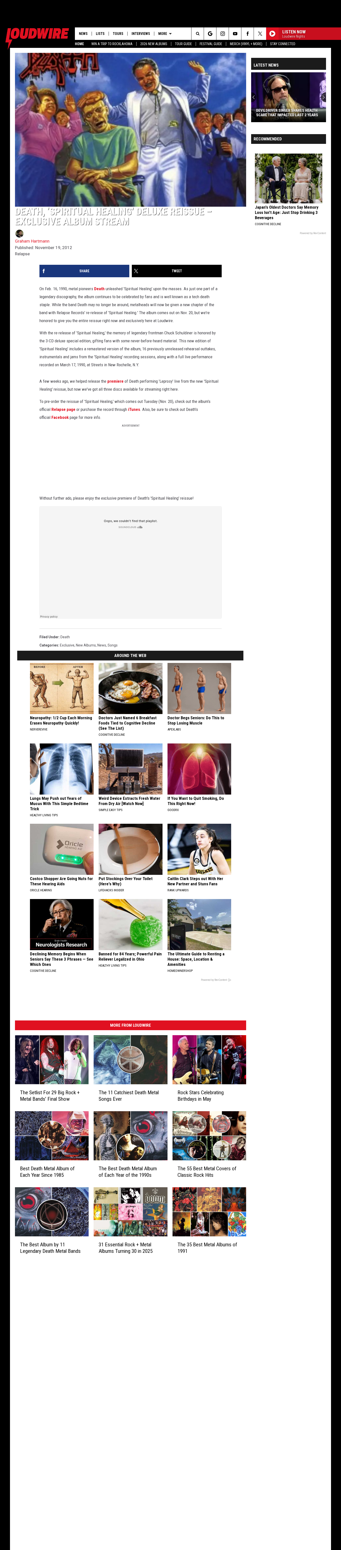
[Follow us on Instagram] (222, 33)
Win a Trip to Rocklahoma (112, 44)
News (83, 34)
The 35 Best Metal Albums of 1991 (207, 1248)
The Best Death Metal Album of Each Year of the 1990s (128, 1172)
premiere (115, 381)
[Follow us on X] (260, 33)
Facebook (60, 417)
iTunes (134, 409)
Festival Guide (211, 44)
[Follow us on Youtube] (235, 33)
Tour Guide (183, 44)
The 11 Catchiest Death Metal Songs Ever (129, 1096)
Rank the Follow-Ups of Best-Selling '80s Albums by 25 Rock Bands (291, 112)
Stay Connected (282, 44)
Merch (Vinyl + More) (246, 44)
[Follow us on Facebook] (247, 33)
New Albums (86, 645)
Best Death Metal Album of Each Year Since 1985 (47, 1172)
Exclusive (67, 645)
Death (99, 288)
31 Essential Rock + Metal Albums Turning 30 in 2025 (126, 1248)
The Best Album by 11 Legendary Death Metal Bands (50, 1248)
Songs (113, 645)
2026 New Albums (153, 44)
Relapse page (63, 409)
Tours (118, 34)
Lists (100, 34)
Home (79, 44)
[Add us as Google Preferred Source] (210, 33)
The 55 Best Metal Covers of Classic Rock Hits (206, 1172)
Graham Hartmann (32, 241)
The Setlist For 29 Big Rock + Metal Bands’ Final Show (50, 1096)
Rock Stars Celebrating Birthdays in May (200, 1096)
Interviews (141, 34)
